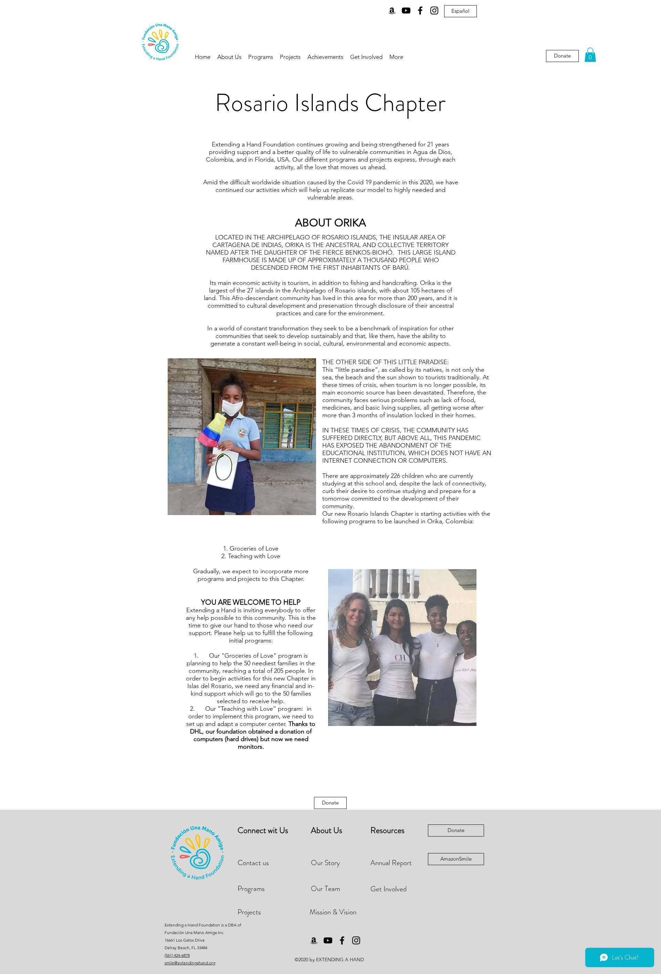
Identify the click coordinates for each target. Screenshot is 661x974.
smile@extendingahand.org (190, 962)
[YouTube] (406, 10)
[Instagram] (434, 10)
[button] (590, 55)
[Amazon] (392, 10)
